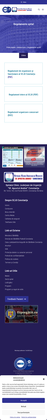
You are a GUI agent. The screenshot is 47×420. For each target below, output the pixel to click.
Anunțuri (8, 246)
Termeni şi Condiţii (11, 262)
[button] (44, 379)
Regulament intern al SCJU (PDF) (23, 94)
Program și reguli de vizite (14, 289)
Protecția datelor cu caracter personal (18, 252)
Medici (7, 276)
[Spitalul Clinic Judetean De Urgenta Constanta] (17, 9)
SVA (6, 249)
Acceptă (24, 400)
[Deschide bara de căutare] (39, 10)
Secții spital (9, 279)
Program (8, 286)
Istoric (7, 205)
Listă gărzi (8, 283)
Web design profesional (20, 350)
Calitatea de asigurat (12, 219)
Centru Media (9, 215)
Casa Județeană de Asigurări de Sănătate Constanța (23, 242)
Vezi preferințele (24, 413)
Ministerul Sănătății (11, 236)
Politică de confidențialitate (28, 417)
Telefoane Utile (10, 222)
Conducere (9, 209)
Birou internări (10, 212)
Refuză (23, 407)
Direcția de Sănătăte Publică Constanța (19, 239)
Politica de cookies (15, 417)
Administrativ (21, 47)
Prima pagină (10, 47)
